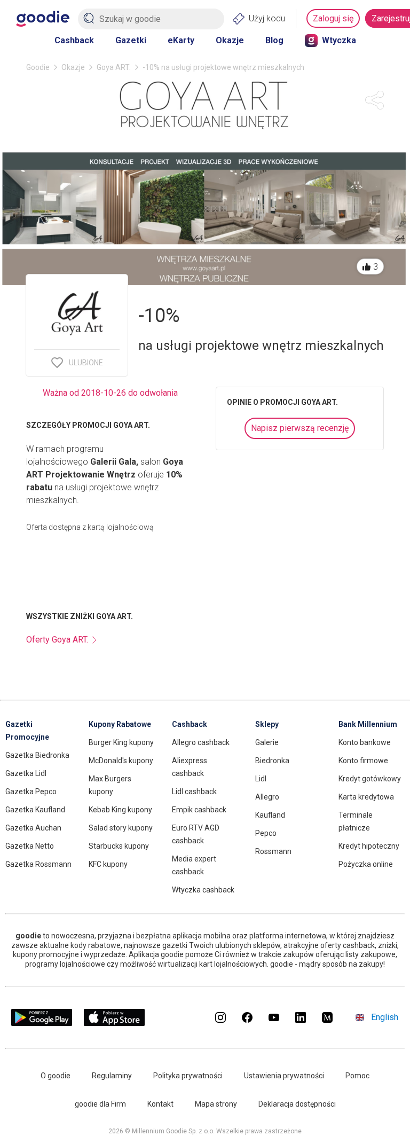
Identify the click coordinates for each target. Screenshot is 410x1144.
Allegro (267, 797)
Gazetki (130, 40)
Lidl (260, 778)
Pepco (266, 833)
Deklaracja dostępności (297, 1104)
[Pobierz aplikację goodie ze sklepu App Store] (114, 1023)
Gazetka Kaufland (35, 809)
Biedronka (272, 760)
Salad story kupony (121, 828)
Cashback (74, 40)
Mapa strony (216, 1104)
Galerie (267, 742)
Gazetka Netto (29, 846)
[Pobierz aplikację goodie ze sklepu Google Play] (41, 1023)
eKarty (181, 40)
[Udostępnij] (374, 100)
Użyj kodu (267, 18)
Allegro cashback (201, 742)
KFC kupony (108, 864)
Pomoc (357, 1075)
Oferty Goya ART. (57, 639)
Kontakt (160, 1104)
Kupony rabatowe (120, 724)
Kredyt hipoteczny (368, 846)
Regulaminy (112, 1075)
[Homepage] (42, 18)
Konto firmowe (363, 760)
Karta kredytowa (366, 797)
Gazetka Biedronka (37, 755)
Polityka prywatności (188, 1075)
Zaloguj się (333, 18)
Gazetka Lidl (25, 773)
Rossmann (273, 851)
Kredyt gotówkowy (369, 778)
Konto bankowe (364, 742)
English (384, 1017)
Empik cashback (199, 809)
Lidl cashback (194, 791)
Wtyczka (339, 40)
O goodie (55, 1075)
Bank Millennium (367, 724)
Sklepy (267, 724)
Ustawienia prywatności (284, 1075)
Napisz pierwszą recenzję (300, 428)
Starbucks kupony (119, 846)
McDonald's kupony (121, 760)
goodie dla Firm (100, 1104)
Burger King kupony (121, 742)
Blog (274, 40)
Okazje (230, 40)
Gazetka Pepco (31, 791)
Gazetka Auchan (33, 828)
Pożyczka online (365, 864)
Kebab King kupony (120, 809)
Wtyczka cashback (203, 890)
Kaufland (270, 815)
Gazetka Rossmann (38, 864)
